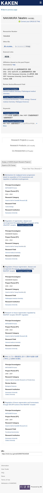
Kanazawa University (11, 213)
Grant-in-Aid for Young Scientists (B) (15, 246)
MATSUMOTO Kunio (11, 188)
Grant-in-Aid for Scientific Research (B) (16, 200)
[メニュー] (40, 2)
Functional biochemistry (11, 99)
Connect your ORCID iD (28, 21)
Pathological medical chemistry (14, 298)
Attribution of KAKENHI (8, 483)
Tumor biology (24, 99)
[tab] (22, 140)
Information (5, 465)
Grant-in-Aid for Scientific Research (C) (16, 426)
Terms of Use (5, 480)
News (3, 476)
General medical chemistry (12, 91)
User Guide (5, 469)
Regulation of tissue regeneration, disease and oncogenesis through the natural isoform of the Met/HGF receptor (19, 269)
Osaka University (10, 394)
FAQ (2, 473)
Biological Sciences (22, 102)
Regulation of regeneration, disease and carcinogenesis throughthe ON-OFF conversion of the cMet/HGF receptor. (21, 223)
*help (38, 21)
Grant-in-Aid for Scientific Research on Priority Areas (20, 380)
